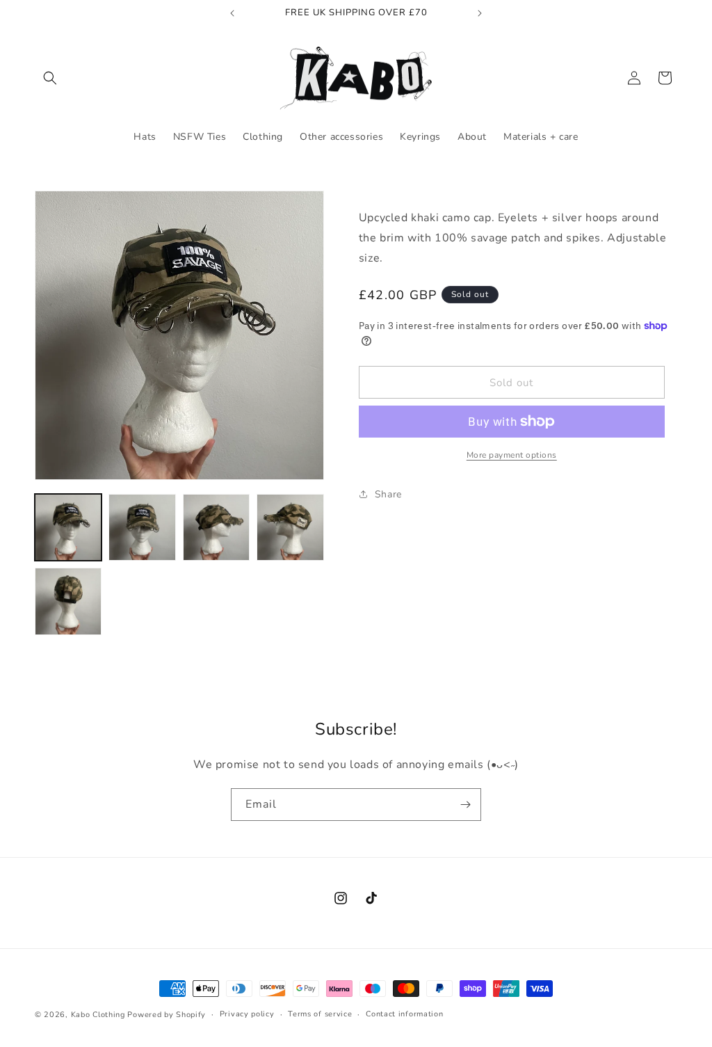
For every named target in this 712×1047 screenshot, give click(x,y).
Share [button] (388, 494)
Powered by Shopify (166, 1014)
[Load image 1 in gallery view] (68, 527)
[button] (50, 78)
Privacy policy (247, 1014)
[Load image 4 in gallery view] (290, 527)
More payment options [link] (512, 455)
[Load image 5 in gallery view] (68, 601)
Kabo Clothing (98, 1014)
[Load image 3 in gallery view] (216, 527)
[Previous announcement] (232, 13)
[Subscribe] (465, 804)
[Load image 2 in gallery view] (141, 527)
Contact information (404, 1014)
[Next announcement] (479, 13)
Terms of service (320, 1014)
